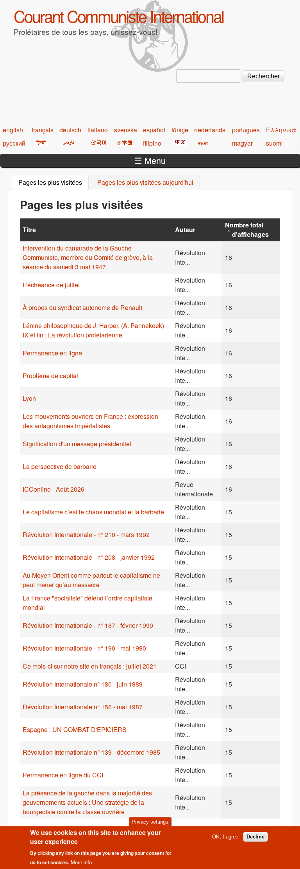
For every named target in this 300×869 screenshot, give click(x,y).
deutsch (70, 129)
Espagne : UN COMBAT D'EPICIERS (75, 729)
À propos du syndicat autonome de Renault (82, 307)
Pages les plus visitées (53, 182)
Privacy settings (150, 822)
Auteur (185, 229)
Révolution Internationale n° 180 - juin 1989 (83, 684)
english (13, 129)
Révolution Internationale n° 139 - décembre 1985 (91, 752)
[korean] (97, 143)
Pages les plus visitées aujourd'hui (145, 182)
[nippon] (123, 143)
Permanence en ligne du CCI (63, 774)
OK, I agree (225, 837)
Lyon (29, 398)
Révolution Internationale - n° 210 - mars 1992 (86, 534)
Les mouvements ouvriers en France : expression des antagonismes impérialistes (90, 421)
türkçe (179, 129)
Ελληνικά (281, 129)
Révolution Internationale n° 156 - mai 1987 (83, 706)
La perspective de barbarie (59, 466)
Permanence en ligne (52, 352)
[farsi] (67, 143)
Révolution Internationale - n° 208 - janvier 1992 (89, 557)
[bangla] (201, 143)
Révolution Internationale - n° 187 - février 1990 (88, 625)
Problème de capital (50, 375)
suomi (274, 143)
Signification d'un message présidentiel (77, 443)
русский (14, 143)
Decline (255, 837)
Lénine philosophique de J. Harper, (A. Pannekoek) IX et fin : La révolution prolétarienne (93, 330)
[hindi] (40, 143)
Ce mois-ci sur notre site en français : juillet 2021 (90, 666)
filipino (152, 143)
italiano (98, 129)
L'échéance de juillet (51, 284)
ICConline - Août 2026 (53, 489)
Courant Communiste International (118, 15)
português (246, 129)
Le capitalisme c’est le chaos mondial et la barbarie (93, 511)
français (43, 129)
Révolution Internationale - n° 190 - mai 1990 (84, 648)
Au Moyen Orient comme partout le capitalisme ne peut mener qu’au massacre (91, 580)
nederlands (209, 129)
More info (81, 862)
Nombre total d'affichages (247, 229)
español (154, 129)
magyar (242, 143)
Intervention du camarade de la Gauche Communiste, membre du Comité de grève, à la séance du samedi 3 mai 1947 (88, 257)
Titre (29, 229)
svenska (125, 129)
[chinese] (179, 143)
